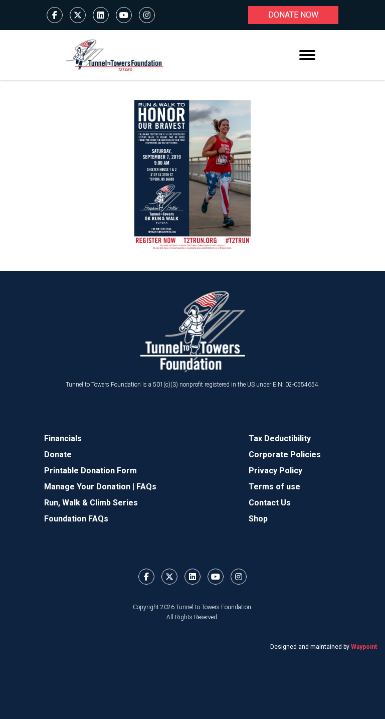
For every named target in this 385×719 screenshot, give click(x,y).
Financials (63, 438)
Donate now (293, 15)
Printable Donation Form (90, 470)
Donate (58, 454)
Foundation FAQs (76, 518)
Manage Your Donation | (90, 486)
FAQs (146, 486)
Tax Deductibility (280, 438)
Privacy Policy (275, 470)
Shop (258, 518)
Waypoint (364, 646)
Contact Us (270, 502)
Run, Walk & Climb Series (91, 502)
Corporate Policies (285, 454)
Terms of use (274, 486)
